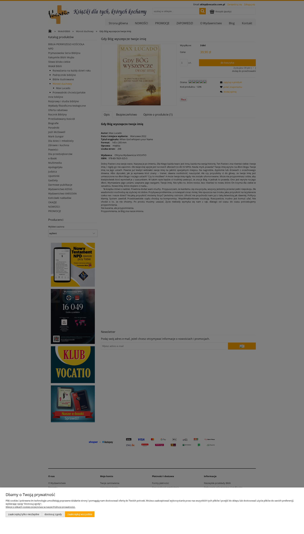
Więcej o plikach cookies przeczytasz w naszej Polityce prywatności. (40, 507)
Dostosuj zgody (53, 514)
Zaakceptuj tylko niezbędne (23, 514)
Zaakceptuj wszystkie (79, 514)
